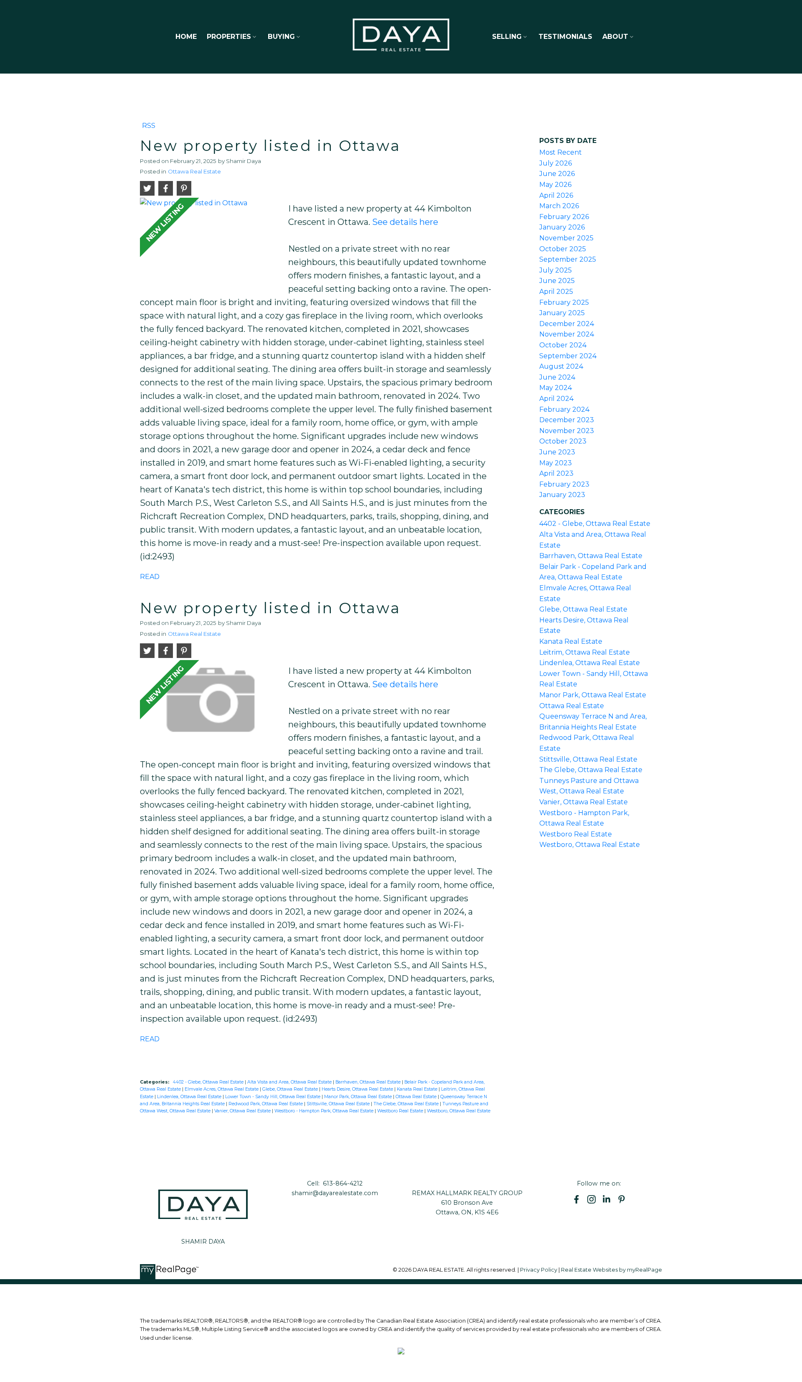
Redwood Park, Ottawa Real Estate (266, 1104)
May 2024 (555, 388)
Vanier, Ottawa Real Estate (243, 1111)
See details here (405, 222)
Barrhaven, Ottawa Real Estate (368, 1082)
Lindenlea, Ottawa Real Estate (190, 1096)
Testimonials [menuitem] (565, 37)
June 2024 (557, 377)
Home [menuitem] (186, 37)
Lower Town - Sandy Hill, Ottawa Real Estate (273, 1096)
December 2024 (566, 324)
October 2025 (562, 249)
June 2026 (557, 174)
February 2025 (564, 302)
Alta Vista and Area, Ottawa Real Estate (290, 1082)
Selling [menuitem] (507, 37)
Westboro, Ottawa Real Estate (458, 1111)
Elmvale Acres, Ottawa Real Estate (222, 1089)
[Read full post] (211, 241)
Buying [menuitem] (281, 37)
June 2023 (557, 452)
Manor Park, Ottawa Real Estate (358, 1096)
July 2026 (555, 163)
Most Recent (560, 152)
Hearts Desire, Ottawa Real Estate (358, 1089)
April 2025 (556, 292)
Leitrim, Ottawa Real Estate (584, 652)
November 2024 (566, 334)
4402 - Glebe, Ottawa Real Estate (209, 1082)
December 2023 (566, 420)
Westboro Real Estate (400, 1111)
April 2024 (556, 399)
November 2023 (566, 431)
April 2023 (556, 473)
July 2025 (555, 270)
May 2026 (555, 185)
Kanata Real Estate (418, 1089)
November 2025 (566, 238)
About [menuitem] (615, 37)
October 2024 (562, 345)
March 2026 (559, 206)
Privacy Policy (538, 1270)
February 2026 (564, 217)
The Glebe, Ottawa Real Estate (406, 1104)
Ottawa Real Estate (194, 171)
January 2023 (562, 495)
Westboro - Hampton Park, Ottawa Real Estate (324, 1111)
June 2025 (557, 281)
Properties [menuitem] (229, 37)
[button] (576, 1199)
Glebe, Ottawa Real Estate (290, 1089)
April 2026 (556, 195)
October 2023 (562, 441)
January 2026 (562, 227)
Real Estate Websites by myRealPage (611, 1270)
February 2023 (564, 484)
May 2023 (555, 463)
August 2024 (561, 366)
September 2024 (567, 356)
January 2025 (562, 313)
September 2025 (567, 259)
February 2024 (564, 409)
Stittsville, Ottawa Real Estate (339, 1104)
